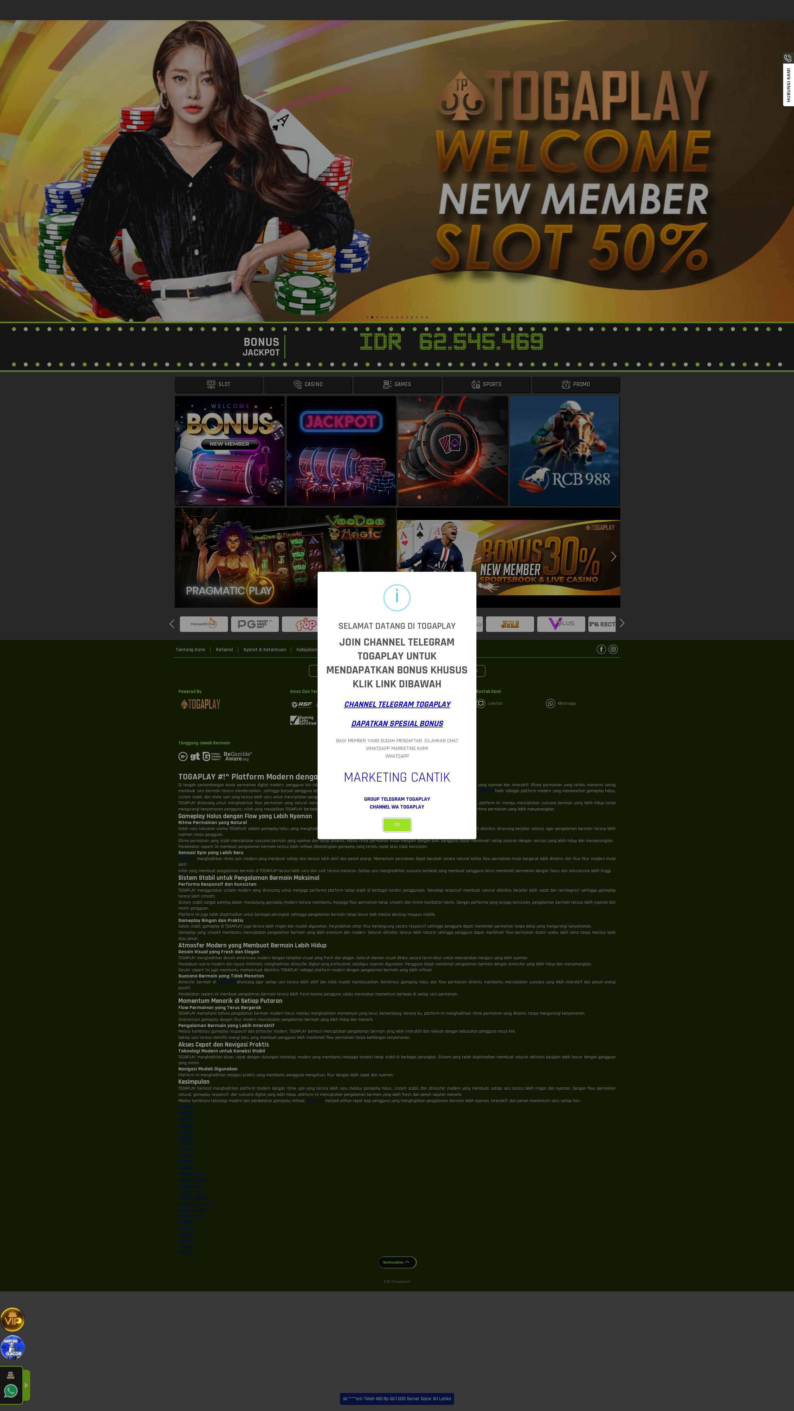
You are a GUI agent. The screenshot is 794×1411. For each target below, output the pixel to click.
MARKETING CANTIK (397, 778)
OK (397, 824)
